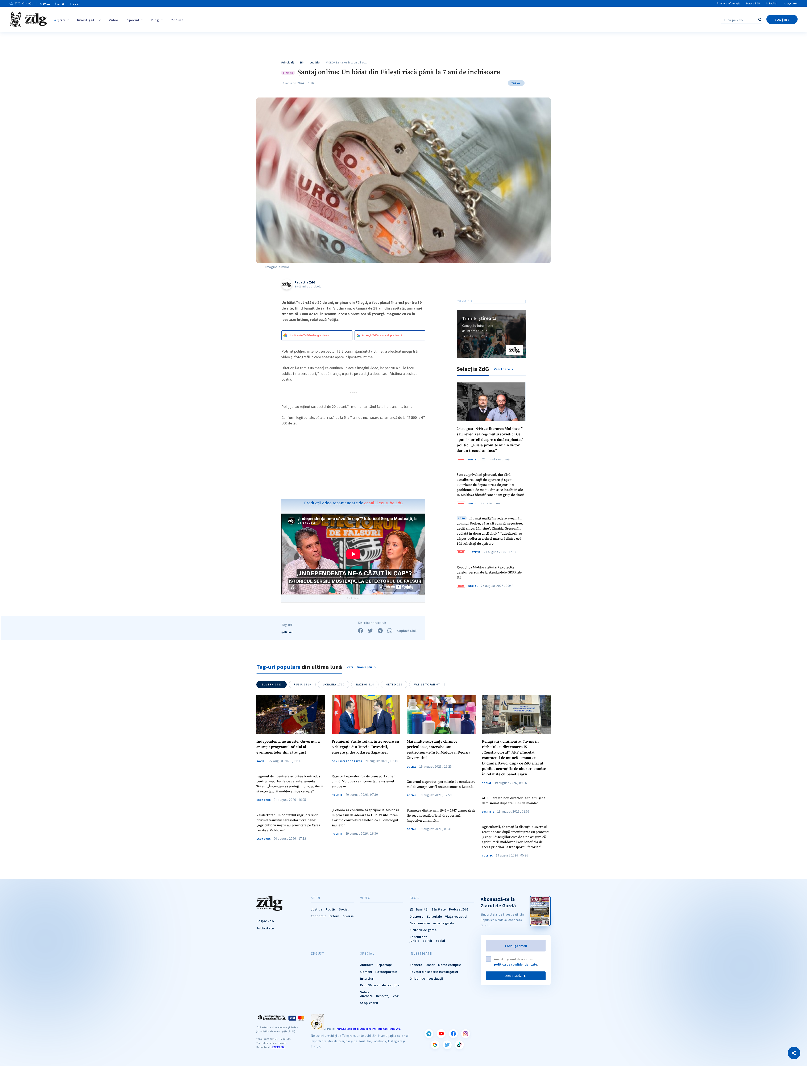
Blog (155, 20)
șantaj (287, 632)
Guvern (271, 684)
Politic (473, 459)
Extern (334, 916)
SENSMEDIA (278, 1047)
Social (473, 503)
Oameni (366, 972)
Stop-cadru (369, 1003)
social (440, 940)
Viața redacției (456, 916)
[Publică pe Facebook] (360, 630)
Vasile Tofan (427, 684)
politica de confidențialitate (515, 964)
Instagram (465, 1033)
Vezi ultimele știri (360, 667)
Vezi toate (502, 369)
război (365, 684)
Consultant (418, 937)
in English (771, 3)
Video (114, 20)
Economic (263, 800)
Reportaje (384, 965)
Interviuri (367, 978)
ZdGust (177, 20)
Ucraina (333, 684)
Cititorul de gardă (423, 930)
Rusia (302, 684)
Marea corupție (449, 965)
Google (435, 1044)
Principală (287, 62)
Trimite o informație (728, 3)
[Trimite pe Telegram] (380, 630)
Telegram (429, 1033)
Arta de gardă (443, 923)
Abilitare (366, 965)
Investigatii (87, 20)
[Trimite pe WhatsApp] (389, 630)
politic (428, 940)
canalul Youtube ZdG (383, 502)
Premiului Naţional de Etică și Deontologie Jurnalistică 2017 (369, 1028)
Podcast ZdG (458, 909)
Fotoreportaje (386, 972)
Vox (396, 996)
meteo (394, 684)
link (467, 347)
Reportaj (383, 996)
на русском (791, 3)
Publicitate (265, 928)
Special (133, 20)
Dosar (430, 965)
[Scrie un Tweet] (370, 630)
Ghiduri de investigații (426, 978)
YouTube (441, 1033)
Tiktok (459, 1044)
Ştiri (61, 20)
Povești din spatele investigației (434, 972)
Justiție (315, 62)
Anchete (366, 996)
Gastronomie (420, 923)
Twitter (447, 1044)
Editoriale (434, 916)
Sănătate (439, 909)
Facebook (453, 1033)
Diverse (348, 916)
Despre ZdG (753, 3)
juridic (414, 940)
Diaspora (416, 916)
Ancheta (416, 965)
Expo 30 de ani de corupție (379, 985)
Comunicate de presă (347, 761)
